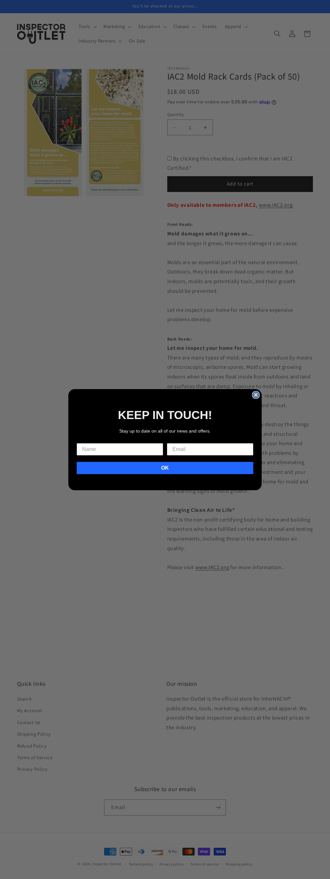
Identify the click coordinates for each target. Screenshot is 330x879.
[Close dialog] (256, 395)
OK (165, 468)
